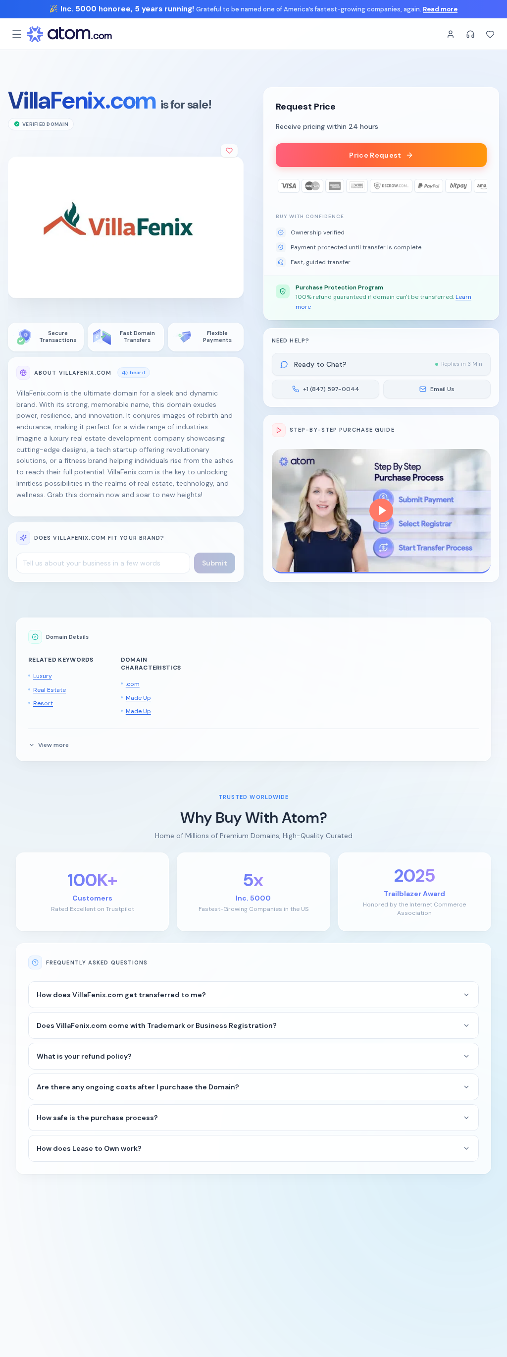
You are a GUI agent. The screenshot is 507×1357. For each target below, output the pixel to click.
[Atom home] (69, 34)
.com (133, 684)
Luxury (42, 676)
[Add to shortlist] (229, 150)
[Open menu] (17, 34)
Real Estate (49, 690)
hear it (138, 372)
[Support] (470, 34)
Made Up (138, 698)
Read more (440, 9)
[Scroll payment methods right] (480, 186)
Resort (43, 703)
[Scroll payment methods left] (283, 186)
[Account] (450, 34)
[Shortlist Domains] (490, 34)
